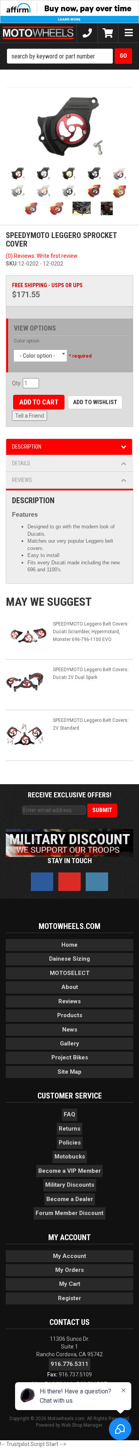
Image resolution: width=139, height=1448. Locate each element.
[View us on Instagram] (97, 881)
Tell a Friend (29, 416)
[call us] (86, 33)
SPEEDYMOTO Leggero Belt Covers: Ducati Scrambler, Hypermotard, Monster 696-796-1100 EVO (91, 631)
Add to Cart (38, 402)
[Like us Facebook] (42, 881)
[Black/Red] (69, 127)
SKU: (12, 263)
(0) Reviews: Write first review (42, 256)
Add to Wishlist (95, 402)
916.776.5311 (69, 1364)
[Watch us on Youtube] (69, 881)
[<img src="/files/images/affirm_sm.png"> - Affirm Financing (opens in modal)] (69, 11)
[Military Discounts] (69, 843)
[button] (69, 56)
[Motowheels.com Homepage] (38, 33)
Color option (26, 341)
